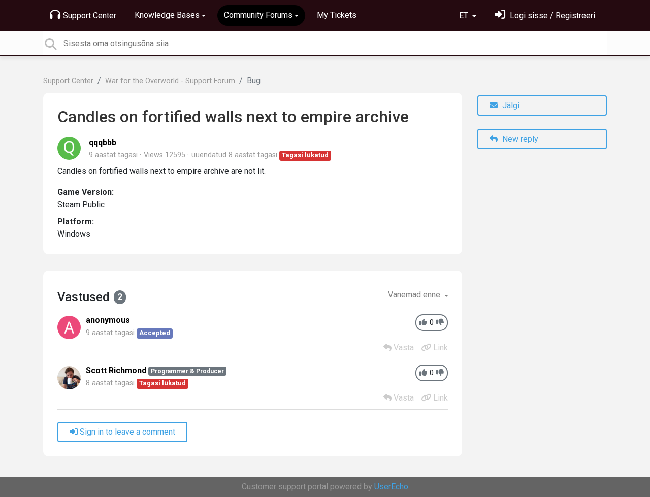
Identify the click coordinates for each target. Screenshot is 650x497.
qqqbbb (102, 142)
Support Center (89, 15)
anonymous (108, 320)
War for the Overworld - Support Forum (170, 81)
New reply (519, 139)
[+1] (423, 322)
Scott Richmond (116, 370)
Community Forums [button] (258, 15)
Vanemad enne (415, 295)
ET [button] (464, 15)
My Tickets (336, 15)
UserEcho (391, 486)
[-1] (440, 322)
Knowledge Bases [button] (167, 15)
